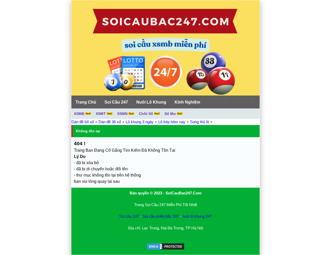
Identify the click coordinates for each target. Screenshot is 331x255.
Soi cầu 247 (129, 216)
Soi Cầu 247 (116, 102)
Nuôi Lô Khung (151, 102)
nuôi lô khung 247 (197, 216)
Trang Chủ (86, 102)
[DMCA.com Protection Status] (165, 249)
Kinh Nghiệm (187, 102)
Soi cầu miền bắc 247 (160, 216)
